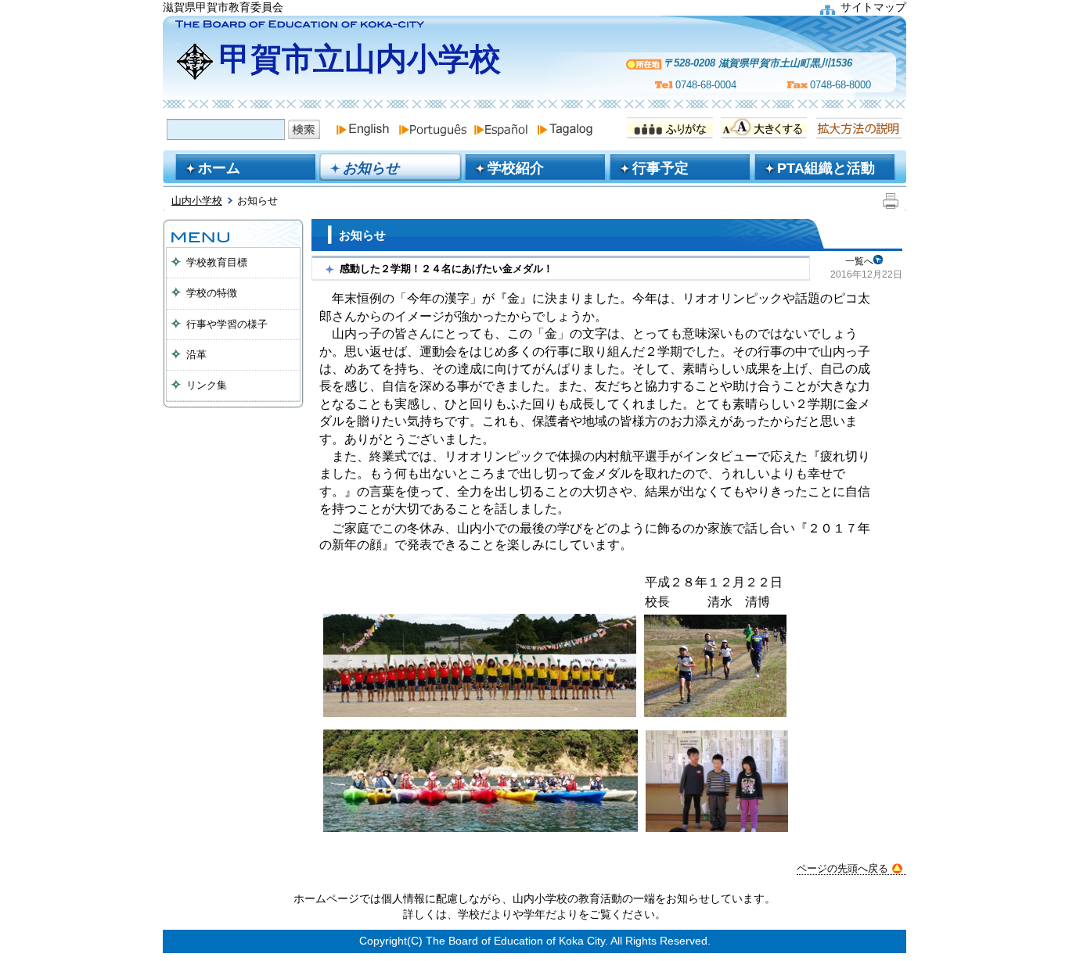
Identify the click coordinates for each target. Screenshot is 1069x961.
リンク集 (206, 385)
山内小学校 (196, 200)
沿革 (196, 354)
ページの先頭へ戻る (842, 868)
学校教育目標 (216, 262)
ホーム (219, 168)
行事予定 (660, 168)
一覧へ (859, 261)
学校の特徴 (211, 293)
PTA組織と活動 (826, 168)
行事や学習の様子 (227, 324)
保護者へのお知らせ (233, 440)
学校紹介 (516, 168)
